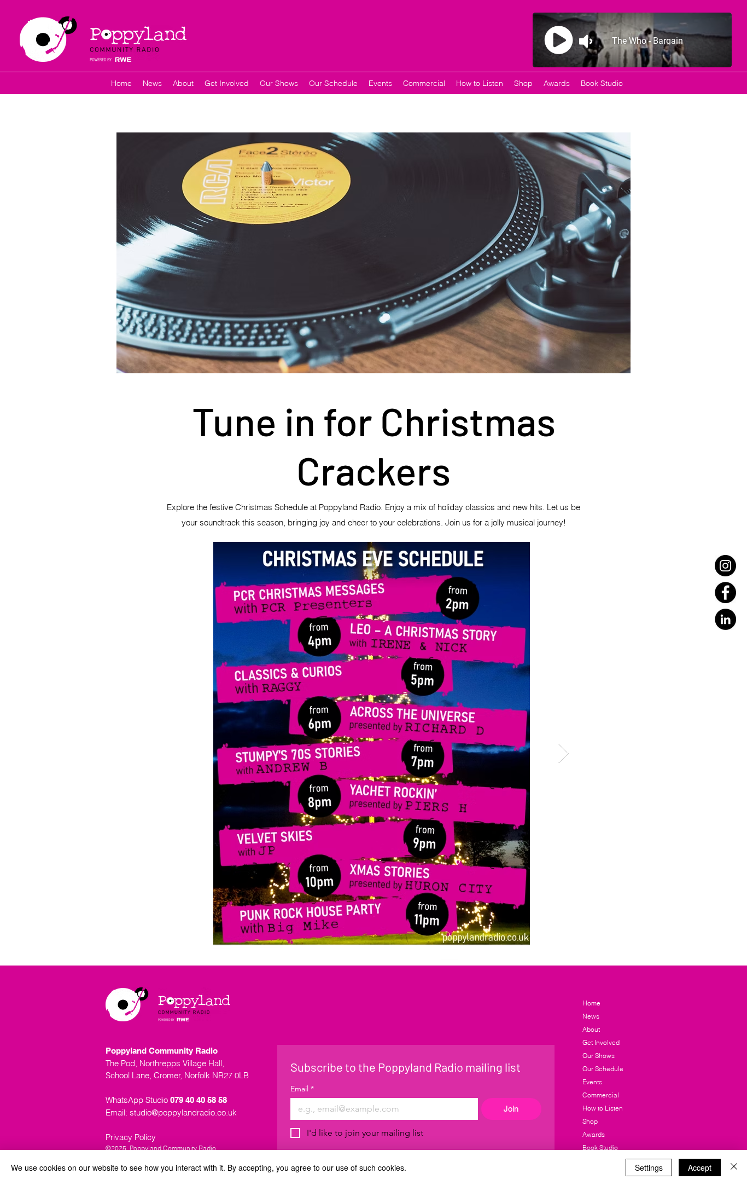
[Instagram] (725, 565)
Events (592, 1082)
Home (591, 1003)
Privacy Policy (131, 1137)
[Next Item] (563, 753)
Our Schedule (602, 1069)
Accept (699, 1167)
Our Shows (598, 1055)
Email (302, 1089)
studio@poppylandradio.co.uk (183, 1112)
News (590, 1016)
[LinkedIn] (725, 619)
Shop (590, 1121)
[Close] (733, 1167)
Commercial (600, 1095)
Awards (593, 1134)
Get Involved (601, 1042)
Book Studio (600, 1147)
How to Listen (602, 1108)
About (591, 1029)
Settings (649, 1167)
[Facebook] (725, 592)
